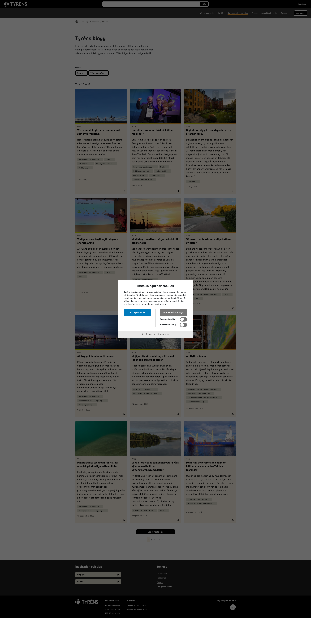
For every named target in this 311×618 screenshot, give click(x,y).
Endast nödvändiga (173, 312)
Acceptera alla (137, 312)
